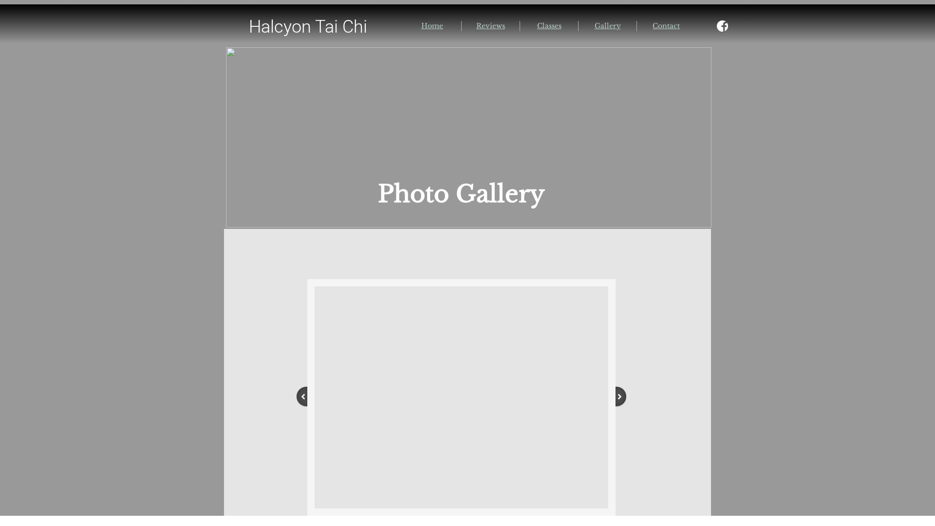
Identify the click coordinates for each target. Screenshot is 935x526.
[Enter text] (722, 28)
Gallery (608, 25)
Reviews (490, 25)
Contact (666, 25)
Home (432, 25)
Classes (549, 25)
